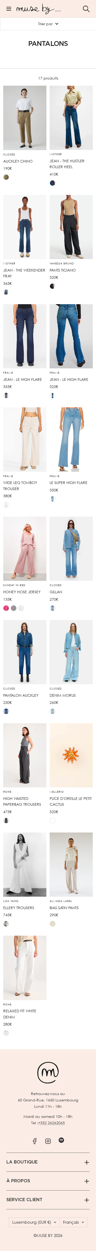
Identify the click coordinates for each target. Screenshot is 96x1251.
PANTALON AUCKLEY (20, 695)
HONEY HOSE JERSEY (22, 591)
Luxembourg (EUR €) (31, 1222)
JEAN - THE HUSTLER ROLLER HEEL (67, 163)
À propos (18, 1181)
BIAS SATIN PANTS (64, 907)
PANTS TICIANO (63, 270)
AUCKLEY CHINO (18, 161)
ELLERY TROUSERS (18, 907)
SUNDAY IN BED (14, 585)
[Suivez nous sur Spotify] (61, 1140)
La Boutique (22, 1162)
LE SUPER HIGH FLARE (68, 482)
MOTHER (56, 154)
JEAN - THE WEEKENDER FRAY (24, 273)
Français (71, 1222)
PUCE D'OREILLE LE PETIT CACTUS (71, 801)
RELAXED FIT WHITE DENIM (19, 1013)
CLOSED (9, 154)
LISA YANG (11, 901)
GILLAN (56, 591)
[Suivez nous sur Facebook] (34, 1140)
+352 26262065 (51, 1122)
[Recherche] (86, 8)
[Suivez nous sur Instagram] (48, 1140)
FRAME (8, 373)
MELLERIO (57, 792)
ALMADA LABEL (61, 901)
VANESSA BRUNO (62, 263)
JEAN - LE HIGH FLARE (22, 379)
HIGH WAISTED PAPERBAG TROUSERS (22, 801)
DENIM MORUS (63, 695)
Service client (24, 1200)
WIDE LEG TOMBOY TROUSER (20, 485)
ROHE (7, 792)
